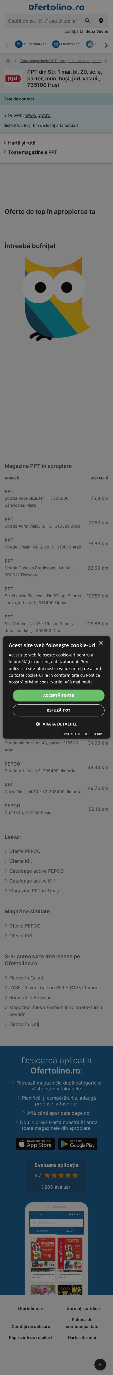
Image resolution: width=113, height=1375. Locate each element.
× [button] (101, 643)
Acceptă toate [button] (58, 695)
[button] (56, 724)
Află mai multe (79, 682)
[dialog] (56, 687)
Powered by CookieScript (82, 734)
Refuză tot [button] (59, 710)
